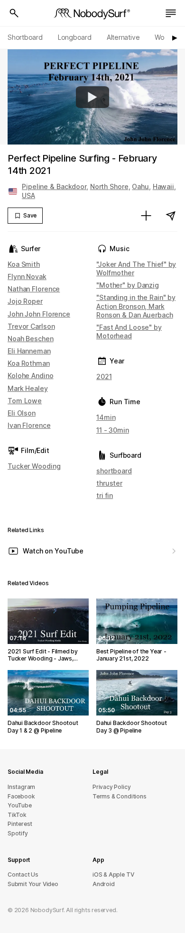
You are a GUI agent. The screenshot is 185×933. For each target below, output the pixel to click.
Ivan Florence (29, 425)
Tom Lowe (25, 401)
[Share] (170, 215)
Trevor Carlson (31, 326)
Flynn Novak (27, 276)
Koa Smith (24, 264)
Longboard (75, 37)
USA (28, 195)
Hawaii (163, 186)
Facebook (21, 796)
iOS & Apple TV (113, 874)
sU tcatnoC (23, 874)
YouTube (20, 805)
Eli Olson (22, 413)
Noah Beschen (31, 339)
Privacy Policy (111, 786)
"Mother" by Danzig (127, 285)
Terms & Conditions (119, 796)
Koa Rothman (29, 363)
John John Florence (39, 314)
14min (105, 417)
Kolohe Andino (31, 375)
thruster (109, 483)
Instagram (21, 786)
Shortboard (25, 37)
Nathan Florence (34, 289)
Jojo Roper (25, 301)
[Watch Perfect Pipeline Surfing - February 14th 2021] (92, 97)
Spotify (18, 833)
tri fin (104, 495)
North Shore (109, 186)
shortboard (114, 471)
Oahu (140, 186)
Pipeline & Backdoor (54, 186)
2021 (104, 376)
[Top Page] (92, 13)
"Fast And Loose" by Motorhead (129, 331)
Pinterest (20, 823)
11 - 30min (112, 430)
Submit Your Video (33, 884)
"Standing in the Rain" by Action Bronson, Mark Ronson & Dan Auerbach (136, 305)
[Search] (14, 13)
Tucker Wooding (34, 466)
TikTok (17, 814)
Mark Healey (28, 388)
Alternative (123, 37)
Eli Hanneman (29, 351)
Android (103, 884)
